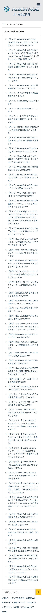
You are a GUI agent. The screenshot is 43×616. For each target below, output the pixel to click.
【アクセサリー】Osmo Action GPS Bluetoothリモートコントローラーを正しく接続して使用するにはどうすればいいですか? (23, 488)
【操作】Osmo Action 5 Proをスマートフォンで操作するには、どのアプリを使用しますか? (23, 241)
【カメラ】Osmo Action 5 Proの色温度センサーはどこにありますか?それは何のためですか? (23, 203)
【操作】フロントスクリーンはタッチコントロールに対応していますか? (23, 285)
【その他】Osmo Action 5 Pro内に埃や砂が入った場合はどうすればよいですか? (23, 579)
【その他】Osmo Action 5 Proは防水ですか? (23, 542)
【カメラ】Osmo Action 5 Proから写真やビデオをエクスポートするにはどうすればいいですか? (23, 158)
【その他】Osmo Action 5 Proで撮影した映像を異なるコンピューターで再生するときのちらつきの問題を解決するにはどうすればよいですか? (23, 503)
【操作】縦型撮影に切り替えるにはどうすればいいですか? (23, 294)
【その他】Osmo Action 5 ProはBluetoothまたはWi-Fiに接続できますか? (23, 532)
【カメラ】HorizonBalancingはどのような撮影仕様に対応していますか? (23, 129)
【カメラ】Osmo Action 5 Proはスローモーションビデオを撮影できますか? (23, 140)
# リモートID (7, 607)
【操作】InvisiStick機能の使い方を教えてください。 (23, 310)
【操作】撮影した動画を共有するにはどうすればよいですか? (23, 317)
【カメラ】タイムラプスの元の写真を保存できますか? (23, 94)
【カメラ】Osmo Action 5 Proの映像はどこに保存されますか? (23, 168)
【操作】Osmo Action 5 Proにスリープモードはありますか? (23, 336)
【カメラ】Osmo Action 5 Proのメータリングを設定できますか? (23, 187)
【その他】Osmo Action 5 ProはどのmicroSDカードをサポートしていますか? (23, 558)
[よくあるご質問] (21, 9)
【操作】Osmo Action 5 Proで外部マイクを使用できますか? (23, 354)
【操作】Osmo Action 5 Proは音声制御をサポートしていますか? (23, 302)
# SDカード (31, 602)
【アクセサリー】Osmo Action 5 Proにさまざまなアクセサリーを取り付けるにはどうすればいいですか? (23, 439)
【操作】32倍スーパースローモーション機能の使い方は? (23, 380)
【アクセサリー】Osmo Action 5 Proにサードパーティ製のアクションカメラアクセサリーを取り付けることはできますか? (23, 452)
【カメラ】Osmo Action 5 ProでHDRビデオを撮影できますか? (22, 194)
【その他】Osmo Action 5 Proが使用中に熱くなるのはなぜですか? (23, 515)
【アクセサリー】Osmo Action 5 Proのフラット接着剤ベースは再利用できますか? (23, 475)
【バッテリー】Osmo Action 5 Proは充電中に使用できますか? (23, 403)
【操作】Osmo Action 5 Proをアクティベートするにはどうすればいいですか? (23, 252)
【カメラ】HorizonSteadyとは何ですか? (23, 110)
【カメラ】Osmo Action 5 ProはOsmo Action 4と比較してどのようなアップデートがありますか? (23, 42)
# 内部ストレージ (18, 602)
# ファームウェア (27, 607)
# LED (4, 611)
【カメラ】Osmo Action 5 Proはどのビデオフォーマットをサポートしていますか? (23, 77)
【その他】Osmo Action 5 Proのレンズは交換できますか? (23, 523)
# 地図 (16, 607)
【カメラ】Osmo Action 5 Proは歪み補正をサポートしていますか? (23, 87)
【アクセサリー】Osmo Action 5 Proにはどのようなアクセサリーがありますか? (23, 412)
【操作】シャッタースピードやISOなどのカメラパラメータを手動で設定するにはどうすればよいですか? (23, 326)
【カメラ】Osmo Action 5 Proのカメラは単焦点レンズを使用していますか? (23, 177)
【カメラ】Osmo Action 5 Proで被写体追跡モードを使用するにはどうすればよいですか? (23, 231)
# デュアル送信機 (17, 598)
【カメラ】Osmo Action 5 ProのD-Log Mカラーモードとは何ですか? (23, 150)
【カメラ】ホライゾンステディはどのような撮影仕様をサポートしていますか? (23, 119)
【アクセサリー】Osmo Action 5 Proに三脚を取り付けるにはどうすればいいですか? (23, 464)
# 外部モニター (31, 598)
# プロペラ (6, 602)
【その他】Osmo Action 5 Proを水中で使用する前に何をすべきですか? (23, 549)
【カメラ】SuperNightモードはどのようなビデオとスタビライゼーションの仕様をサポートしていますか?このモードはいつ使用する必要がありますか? (23, 217)
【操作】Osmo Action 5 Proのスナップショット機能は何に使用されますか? (23, 344)
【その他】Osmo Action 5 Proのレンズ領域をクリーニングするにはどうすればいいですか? (23, 569)
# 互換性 (5, 598)
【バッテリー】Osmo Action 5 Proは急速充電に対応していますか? (23, 396)
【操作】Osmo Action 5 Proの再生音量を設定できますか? (23, 362)
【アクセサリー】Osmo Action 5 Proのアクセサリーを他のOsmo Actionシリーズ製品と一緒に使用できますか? (23, 425)
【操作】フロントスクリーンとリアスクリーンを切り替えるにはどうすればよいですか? (23, 274)
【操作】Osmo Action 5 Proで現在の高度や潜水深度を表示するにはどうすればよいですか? (23, 370)
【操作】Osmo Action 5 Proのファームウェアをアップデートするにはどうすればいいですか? (23, 263)
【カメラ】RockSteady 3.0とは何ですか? (23, 102)
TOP (3, 24)
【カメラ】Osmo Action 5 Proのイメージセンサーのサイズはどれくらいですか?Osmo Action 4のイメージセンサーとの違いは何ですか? (23, 55)
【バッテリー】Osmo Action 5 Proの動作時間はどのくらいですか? (23, 388)
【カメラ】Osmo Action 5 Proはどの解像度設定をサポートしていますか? (23, 66)
